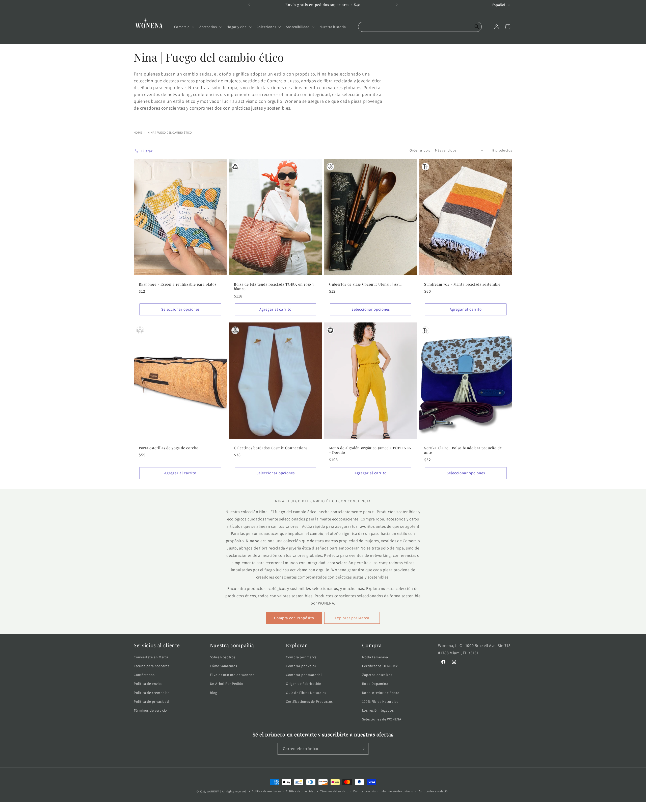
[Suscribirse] (362, 749)
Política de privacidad (151, 701)
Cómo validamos (223, 666)
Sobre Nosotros (222, 657)
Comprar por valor (301, 666)
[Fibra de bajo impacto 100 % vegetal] (330, 166)
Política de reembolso (266, 791)
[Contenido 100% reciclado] (425, 166)
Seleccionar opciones (180, 309)
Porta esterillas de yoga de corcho (168, 448)
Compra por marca (301, 657)
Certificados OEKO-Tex (380, 666)
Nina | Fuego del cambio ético (170, 132)
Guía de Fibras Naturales (306, 692)
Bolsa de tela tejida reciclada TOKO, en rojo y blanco (274, 286)
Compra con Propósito (294, 617)
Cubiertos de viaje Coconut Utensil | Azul (365, 284)
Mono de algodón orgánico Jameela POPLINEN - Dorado (370, 450)
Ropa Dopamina (375, 683)
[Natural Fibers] (235, 330)
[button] (184, 26)
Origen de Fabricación (303, 683)
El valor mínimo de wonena (232, 674)
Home (138, 132)
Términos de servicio (150, 710)
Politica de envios (148, 683)
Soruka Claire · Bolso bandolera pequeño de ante (463, 450)
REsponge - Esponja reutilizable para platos (177, 284)
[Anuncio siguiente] (396, 5)
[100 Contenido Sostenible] (140, 330)
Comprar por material (304, 674)
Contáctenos (144, 674)
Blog (213, 692)
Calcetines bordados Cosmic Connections (271, 448)
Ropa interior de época (380, 692)
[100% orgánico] (330, 330)
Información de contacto (397, 791)
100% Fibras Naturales (380, 701)
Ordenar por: (420, 150)
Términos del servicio (334, 791)
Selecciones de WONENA (381, 719)
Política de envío (364, 791)
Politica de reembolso (152, 692)
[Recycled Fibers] (235, 166)
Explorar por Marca (352, 617)
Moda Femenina (375, 657)
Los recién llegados (378, 710)
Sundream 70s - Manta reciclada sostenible (462, 284)
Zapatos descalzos (377, 674)
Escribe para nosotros (152, 666)
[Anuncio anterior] (249, 5)
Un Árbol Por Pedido (227, 683)
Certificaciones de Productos (309, 701)
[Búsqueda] (477, 27)
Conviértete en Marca (151, 657)
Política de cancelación (433, 791)
